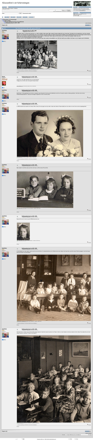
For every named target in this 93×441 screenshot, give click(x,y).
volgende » (90, 433)
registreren (15, 8)
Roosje (3, 76)
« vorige (86, 433)
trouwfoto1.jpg (19, 157)
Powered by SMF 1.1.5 (40, 439)
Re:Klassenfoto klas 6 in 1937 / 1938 (29, 76)
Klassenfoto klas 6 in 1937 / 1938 (13, 22)
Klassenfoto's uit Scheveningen (9, 19)
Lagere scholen (7, 20)
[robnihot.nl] (3, 41)
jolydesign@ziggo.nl (82, 10)
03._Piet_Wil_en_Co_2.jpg (21, 208)
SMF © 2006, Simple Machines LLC (50, 439)
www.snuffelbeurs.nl (20, 86)
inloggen (11, 8)
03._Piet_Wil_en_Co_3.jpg (21, 240)
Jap (78, 15)
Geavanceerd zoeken (27, 13)
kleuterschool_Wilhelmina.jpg (22, 321)
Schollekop (4, 30)
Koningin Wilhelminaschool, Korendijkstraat (14, 21)
